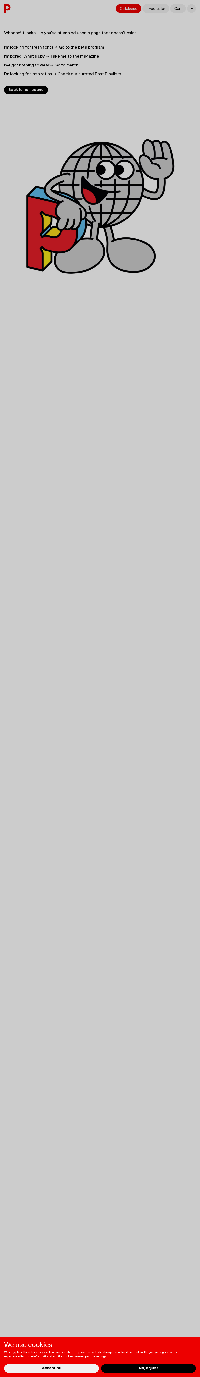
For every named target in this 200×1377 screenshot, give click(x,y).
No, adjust (148, 1368)
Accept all (51, 1368)
